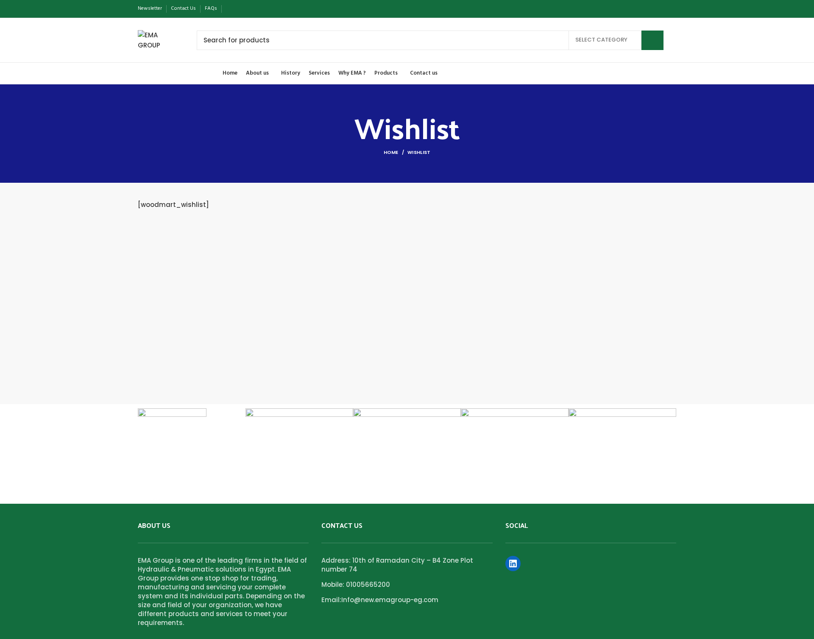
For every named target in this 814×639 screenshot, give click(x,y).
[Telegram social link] (270, 8)
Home (391, 152)
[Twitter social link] (240, 8)
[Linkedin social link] (260, 8)
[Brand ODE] (622, 444)
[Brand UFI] (407, 419)
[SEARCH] (652, 40)
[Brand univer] (299, 419)
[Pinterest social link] (250, 8)
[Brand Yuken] (172, 422)
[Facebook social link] (231, 8)
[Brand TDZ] (515, 419)
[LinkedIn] (513, 563)
